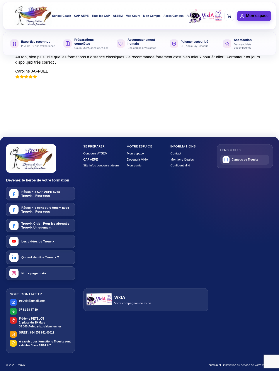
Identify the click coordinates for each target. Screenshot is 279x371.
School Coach (61, 15)
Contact (175, 153)
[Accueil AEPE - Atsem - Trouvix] (33, 15)
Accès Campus (173, 15)
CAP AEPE (81, 15)
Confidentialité (180, 165)
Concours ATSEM (95, 153)
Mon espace (135, 153)
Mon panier (135, 165)
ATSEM (118, 15)
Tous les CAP (101, 15)
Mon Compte (151, 15)
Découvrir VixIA (137, 159)
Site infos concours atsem (101, 165)
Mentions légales (182, 159)
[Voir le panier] (229, 16)
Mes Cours (133, 15)
